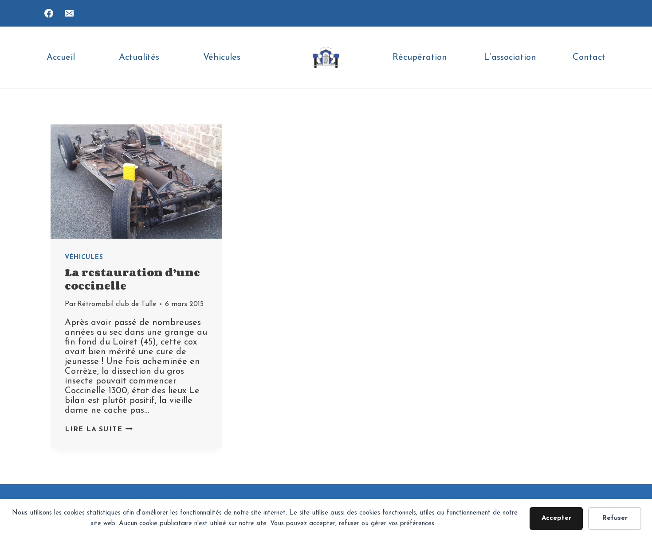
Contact (589, 57)
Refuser (615, 518)
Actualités (139, 57)
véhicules (84, 257)
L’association (510, 57)
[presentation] (136, 181)
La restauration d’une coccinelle (132, 279)
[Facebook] (49, 13)
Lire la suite (99, 429)
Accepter (556, 518)
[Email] (69, 13)
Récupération (420, 57)
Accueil (61, 57)
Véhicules (221, 57)
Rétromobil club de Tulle (116, 304)
